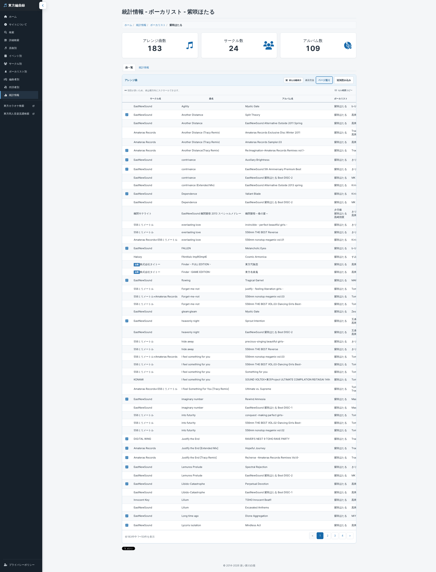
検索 (11, 32)
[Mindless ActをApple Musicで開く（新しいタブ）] (127, 525)
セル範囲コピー (345, 90)
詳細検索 (14, 40)
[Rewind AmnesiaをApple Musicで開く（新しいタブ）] (127, 399)
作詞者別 (14, 87)
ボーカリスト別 (18, 71)
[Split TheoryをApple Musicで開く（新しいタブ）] (127, 114)
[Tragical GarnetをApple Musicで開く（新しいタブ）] (127, 280)
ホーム (13, 16)
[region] (239, 312)
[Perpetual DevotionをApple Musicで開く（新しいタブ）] (127, 484)
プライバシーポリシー (22, 564)
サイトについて (18, 24)
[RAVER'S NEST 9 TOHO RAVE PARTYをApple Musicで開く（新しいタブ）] (127, 439)
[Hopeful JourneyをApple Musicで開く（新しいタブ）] (127, 448)
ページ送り (324, 80)
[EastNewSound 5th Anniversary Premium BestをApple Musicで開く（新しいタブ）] (127, 169)
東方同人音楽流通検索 (16, 114)
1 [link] (320, 535)
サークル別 (15, 63)
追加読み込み (344, 80)
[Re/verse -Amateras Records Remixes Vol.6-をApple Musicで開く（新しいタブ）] (127, 457)
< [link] (312, 535)
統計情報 (14, 95)
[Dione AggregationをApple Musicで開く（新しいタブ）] (127, 516)
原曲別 (13, 48)
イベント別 (15, 55)
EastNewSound (143, 106)
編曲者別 (14, 79)
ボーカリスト (158, 25)
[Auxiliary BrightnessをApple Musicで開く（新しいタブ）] (127, 160)
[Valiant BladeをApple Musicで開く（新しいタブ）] (127, 194)
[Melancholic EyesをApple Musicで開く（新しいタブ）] (127, 248)
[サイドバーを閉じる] (43, 5)
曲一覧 (129, 67)
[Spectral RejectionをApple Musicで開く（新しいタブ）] (127, 467)
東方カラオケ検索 (14, 106)
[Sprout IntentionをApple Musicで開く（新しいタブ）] (127, 321)
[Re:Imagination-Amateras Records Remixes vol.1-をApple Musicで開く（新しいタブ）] (127, 150)
